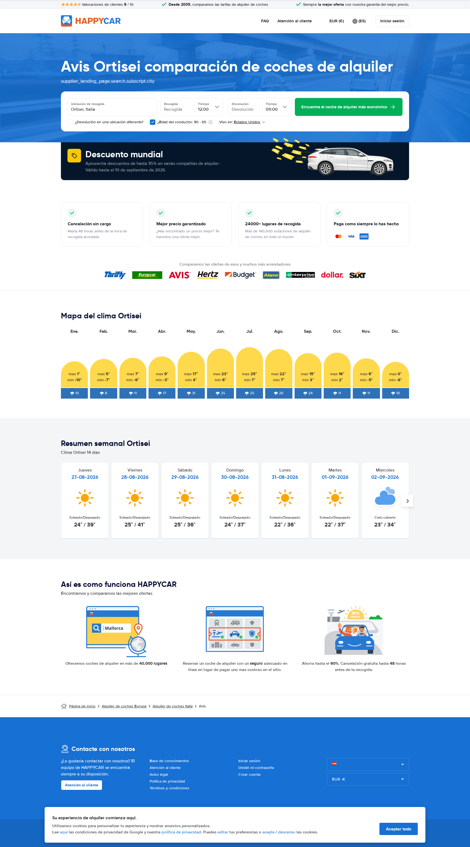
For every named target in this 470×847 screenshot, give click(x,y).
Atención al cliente (294, 21)
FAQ (265, 21)
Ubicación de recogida (87, 103)
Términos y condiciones (169, 788)
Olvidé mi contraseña (256, 767)
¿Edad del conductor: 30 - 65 (181, 122)
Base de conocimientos (169, 761)
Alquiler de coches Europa (124, 706)
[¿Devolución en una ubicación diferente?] (70, 122)
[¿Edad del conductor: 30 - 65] (152, 122)
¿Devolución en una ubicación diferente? (108, 122)
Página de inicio (82, 706)
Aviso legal (159, 774)
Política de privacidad (167, 781)
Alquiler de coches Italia (173, 706)
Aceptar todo (398, 829)
